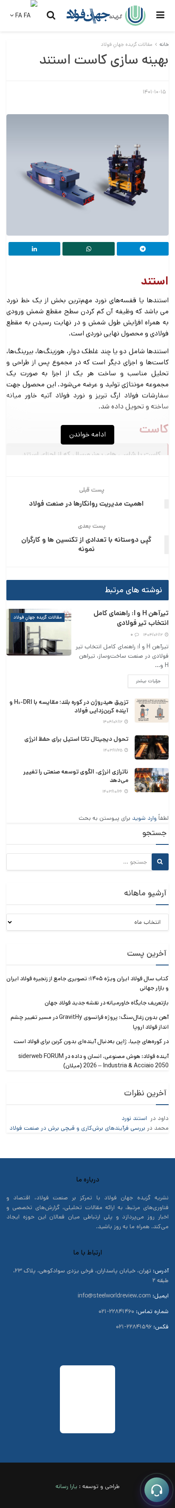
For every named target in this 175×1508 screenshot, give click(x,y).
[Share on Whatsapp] (88, 249)
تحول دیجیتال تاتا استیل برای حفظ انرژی (76, 739)
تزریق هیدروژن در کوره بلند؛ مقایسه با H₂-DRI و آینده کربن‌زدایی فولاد (68, 706)
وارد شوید (144, 818)
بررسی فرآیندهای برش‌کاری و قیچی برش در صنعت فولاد (77, 1128)
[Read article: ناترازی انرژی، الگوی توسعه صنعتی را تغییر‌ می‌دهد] (152, 780)
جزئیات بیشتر (144, 680)
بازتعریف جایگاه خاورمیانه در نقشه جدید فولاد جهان (107, 1003)
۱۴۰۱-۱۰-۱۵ (154, 92)
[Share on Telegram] (143, 249)
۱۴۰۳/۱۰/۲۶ (113, 791)
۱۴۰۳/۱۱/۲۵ (113, 750)
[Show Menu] (160, 15)
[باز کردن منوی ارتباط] (156, 1489)
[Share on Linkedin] (34, 249)
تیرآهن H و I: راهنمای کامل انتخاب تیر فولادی (131, 617)
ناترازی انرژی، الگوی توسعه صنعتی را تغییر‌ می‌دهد (75, 776)
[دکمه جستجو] (51, 15)
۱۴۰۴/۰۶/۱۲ (153, 635)
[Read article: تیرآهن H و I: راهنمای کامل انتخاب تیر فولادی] (38, 632)
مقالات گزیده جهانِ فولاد (126, 44)
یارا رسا (68, 1486)
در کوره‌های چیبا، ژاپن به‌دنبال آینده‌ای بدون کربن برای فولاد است (91, 1041)
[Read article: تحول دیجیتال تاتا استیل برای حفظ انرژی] (152, 747)
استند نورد (135, 1118)
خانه (164, 44)
